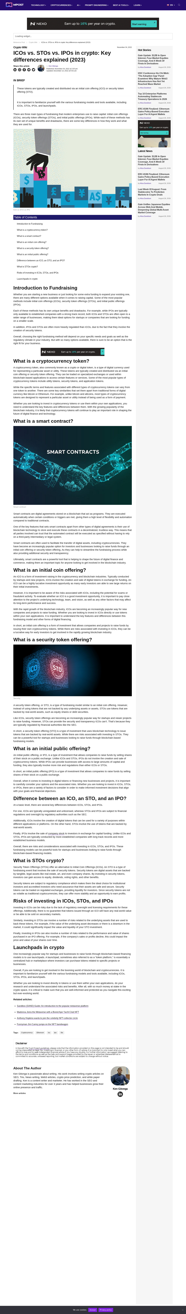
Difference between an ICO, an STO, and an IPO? (41, 260)
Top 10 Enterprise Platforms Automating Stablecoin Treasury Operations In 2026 (152, 96)
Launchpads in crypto (27, 279)
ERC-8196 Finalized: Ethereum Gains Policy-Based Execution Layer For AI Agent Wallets (153, 111)
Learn (137, 5)
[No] (182, 1310)
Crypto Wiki (20, 47)
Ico (49, 1033)
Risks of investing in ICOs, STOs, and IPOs (37, 273)
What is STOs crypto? (27, 266)
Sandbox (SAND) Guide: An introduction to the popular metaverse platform (52, 1006)
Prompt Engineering (96, 5)
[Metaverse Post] (15, 5)
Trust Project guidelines (39, 1048)
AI (78, 5)
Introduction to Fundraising (30, 224)
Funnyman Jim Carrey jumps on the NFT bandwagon (42, 1024)
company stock (56, 833)
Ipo (55, 1033)
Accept (93, 1310)
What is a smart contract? (29, 236)
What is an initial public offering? (32, 254)
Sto (62, 1033)
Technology (38, 5)
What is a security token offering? (33, 248)
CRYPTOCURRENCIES (61, 5)
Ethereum (40, 1033)
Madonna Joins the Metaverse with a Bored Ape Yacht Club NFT (48, 1012)
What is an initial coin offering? (32, 242)
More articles (19, 1093)
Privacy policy (106, 1310)
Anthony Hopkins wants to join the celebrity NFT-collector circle (47, 1018)
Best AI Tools (120, 5)
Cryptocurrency (27, 1033)
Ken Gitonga (53, 66)
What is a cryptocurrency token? (32, 230)
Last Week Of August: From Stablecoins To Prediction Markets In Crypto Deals (152, 192)
